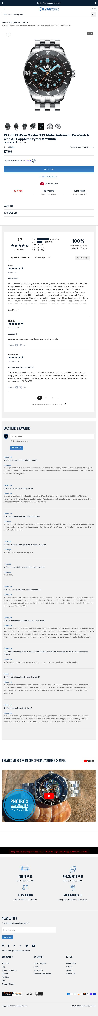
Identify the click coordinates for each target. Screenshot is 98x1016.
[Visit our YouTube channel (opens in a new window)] (89, 760)
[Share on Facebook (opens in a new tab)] (16, 345)
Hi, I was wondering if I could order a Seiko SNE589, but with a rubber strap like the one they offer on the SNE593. (46, 653)
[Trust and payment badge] (12, 994)
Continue (16, 448)
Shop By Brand (14, 22)
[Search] (93, 14)
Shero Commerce (90, 1006)
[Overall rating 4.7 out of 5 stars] (11, 143)
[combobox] (46, 14)
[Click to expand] (8, 34)
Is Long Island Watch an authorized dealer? (23, 517)
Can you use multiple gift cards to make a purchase (26, 545)
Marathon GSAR (30, 631)
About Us (5, 963)
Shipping (69, 970)
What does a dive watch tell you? (19, 708)
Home (4, 22)
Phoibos (25, 22)
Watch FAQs (71, 963)
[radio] (49, 239)
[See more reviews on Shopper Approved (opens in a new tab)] (24, 345)
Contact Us (70, 974)
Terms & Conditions (9, 970)
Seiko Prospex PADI (25, 634)
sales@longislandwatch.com (19, 951)
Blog (3, 967)
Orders (36, 967)
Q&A (3, 981)
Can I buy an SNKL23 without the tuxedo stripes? (25, 567)
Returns (69, 967)
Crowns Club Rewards (42, 974)
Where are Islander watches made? (19, 488)
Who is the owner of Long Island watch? (21, 460)
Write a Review (82, 258)
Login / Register (40, 963)
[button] (8, 126)
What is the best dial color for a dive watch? (23, 677)
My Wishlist (38, 970)
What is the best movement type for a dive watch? (25, 621)
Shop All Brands (8, 984)
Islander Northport (80, 687)
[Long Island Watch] (49, 9)
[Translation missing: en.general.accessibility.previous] (2, 3)
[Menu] (3, 9)
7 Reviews (22, 142)
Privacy (5, 974)
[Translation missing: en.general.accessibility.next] (95, 3)
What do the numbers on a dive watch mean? (23, 590)
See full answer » (84, 637)
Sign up (7, 937)
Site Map (5, 977)
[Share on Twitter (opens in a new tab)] (20, 345)
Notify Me (49, 169)
